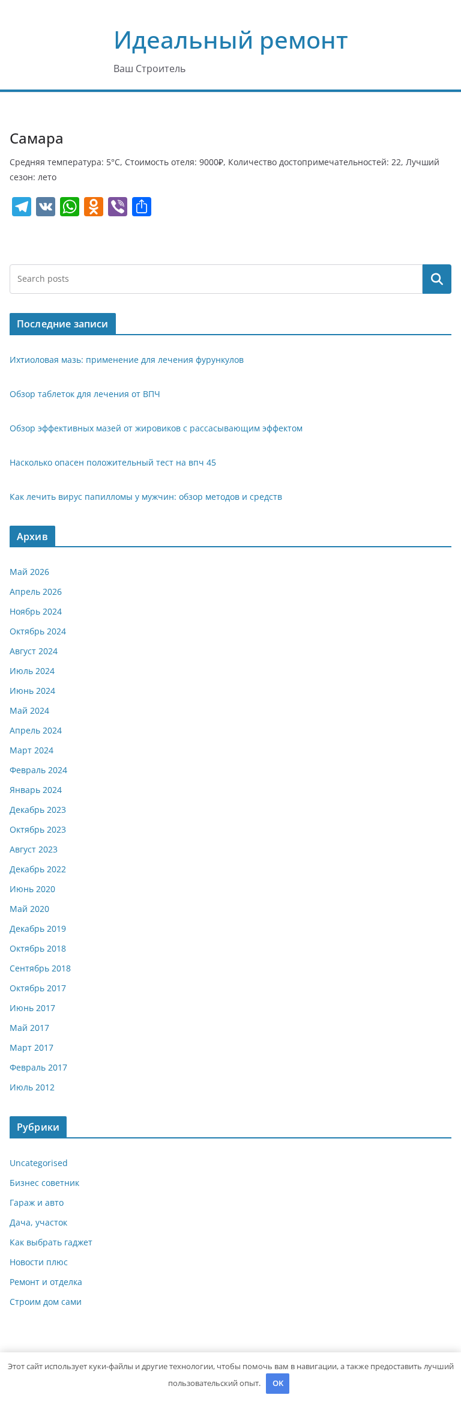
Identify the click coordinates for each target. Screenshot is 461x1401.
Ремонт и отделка (46, 1281)
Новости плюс (39, 1262)
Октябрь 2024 (38, 631)
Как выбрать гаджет (51, 1242)
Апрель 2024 (36, 730)
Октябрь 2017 (38, 988)
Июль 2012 (32, 1087)
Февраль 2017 (38, 1067)
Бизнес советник (44, 1182)
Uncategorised (39, 1163)
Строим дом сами (46, 1301)
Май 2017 (29, 1027)
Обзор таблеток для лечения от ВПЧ (85, 394)
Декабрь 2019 (38, 928)
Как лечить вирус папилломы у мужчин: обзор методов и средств (146, 496)
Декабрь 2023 (38, 809)
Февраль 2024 (38, 770)
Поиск (437, 278)
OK (278, 1383)
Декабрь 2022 (38, 869)
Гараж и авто (37, 1202)
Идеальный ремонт (230, 39)
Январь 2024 (36, 789)
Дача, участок (38, 1222)
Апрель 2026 (36, 591)
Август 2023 (34, 849)
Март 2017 (31, 1047)
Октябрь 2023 (38, 829)
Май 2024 (29, 710)
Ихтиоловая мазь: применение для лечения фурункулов (127, 359)
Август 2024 (34, 651)
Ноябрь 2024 (36, 611)
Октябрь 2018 (38, 948)
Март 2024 (31, 750)
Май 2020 (29, 908)
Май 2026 (29, 571)
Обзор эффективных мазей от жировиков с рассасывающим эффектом (156, 428)
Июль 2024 (32, 670)
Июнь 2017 (32, 1008)
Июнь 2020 (32, 889)
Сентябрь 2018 (40, 968)
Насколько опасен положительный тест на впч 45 (113, 462)
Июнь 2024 (32, 690)
